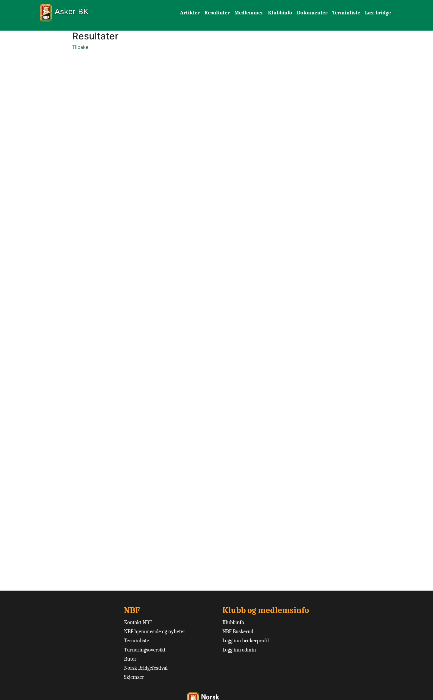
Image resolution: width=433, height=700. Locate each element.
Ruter (130, 659)
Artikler (190, 13)
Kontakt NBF (138, 622)
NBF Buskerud (237, 632)
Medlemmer (248, 13)
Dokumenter (312, 13)
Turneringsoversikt (145, 650)
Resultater (217, 13)
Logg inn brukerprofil (245, 641)
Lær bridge (378, 13)
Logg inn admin (239, 650)
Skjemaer (134, 677)
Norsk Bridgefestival (146, 668)
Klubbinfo (280, 13)
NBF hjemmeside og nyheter (154, 632)
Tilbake (80, 47)
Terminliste (346, 13)
